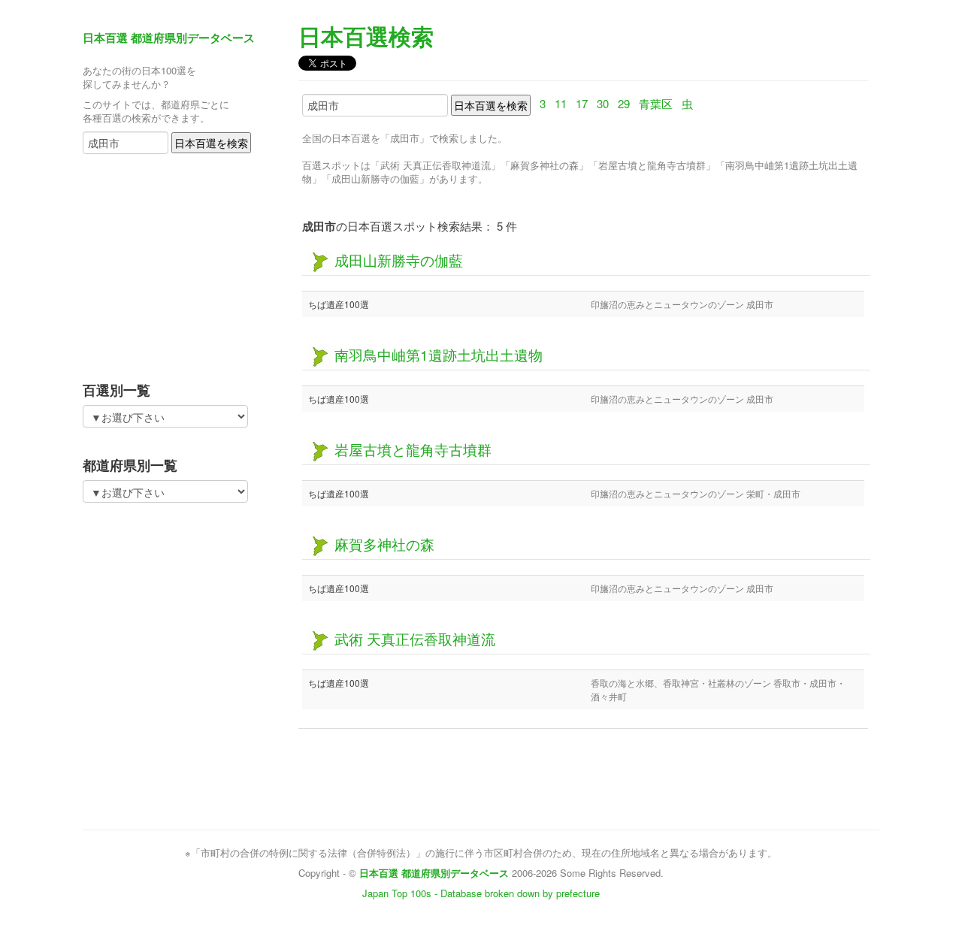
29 (624, 103)
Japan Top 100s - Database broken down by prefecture (481, 893)
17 (582, 103)
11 (561, 103)
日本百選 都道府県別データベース (169, 37)
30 (603, 103)
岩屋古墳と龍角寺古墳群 (411, 449)
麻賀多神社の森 (382, 543)
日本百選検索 (366, 36)
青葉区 (656, 103)
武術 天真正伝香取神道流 (413, 638)
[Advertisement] (177, 263)
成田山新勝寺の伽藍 (397, 259)
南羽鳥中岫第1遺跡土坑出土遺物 (437, 354)
